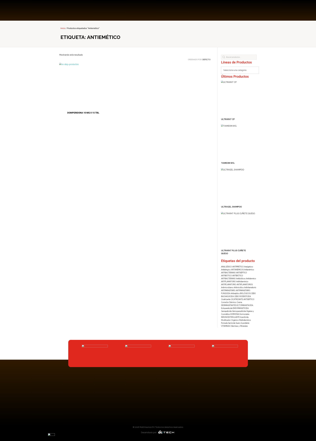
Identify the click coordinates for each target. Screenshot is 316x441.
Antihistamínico (242, 282)
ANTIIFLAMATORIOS (245, 284)
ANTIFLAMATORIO (228, 282)
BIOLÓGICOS (245, 293)
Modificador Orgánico (230, 320)
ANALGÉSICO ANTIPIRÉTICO (232, 267)
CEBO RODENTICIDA (242, 296)
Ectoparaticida (226, 308)
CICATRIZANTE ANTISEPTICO (242, 299)
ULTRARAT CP (228, 119)
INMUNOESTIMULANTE (230, 317)
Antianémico (249, 270)
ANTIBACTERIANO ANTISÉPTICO (234, 273)
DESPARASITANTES (228, 305)
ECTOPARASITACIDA (245, 305)
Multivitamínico (245, 320)
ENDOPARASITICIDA (241, 308)
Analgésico (248, 267)
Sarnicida (231, 323)
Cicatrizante (225, 299)
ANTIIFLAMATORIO (228, 284)
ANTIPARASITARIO (228, 290)
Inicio (62, 28)
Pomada (224, 323)
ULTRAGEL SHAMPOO (231, 207)
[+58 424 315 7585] (234, 10)
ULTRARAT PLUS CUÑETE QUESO (233, 252)
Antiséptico (235, 293)
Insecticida (244, 317)
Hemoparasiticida (239, 311)
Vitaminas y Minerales (239, 326)
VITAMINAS (225, 326)
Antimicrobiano (227, 287)
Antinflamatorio (250, 287)
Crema (239, 302)
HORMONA (234, 314)
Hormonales (244, 314)
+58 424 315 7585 (248, 8)
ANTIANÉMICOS (237, 270)
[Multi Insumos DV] (70, 10)
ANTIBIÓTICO (226, 276)
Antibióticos (241, 279)
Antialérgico (226, 270)
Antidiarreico (251, 279)
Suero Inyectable (242, 323)
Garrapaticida (226, 311)
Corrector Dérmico (228, 302)
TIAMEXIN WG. (228, 163)
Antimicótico (239, 287)
